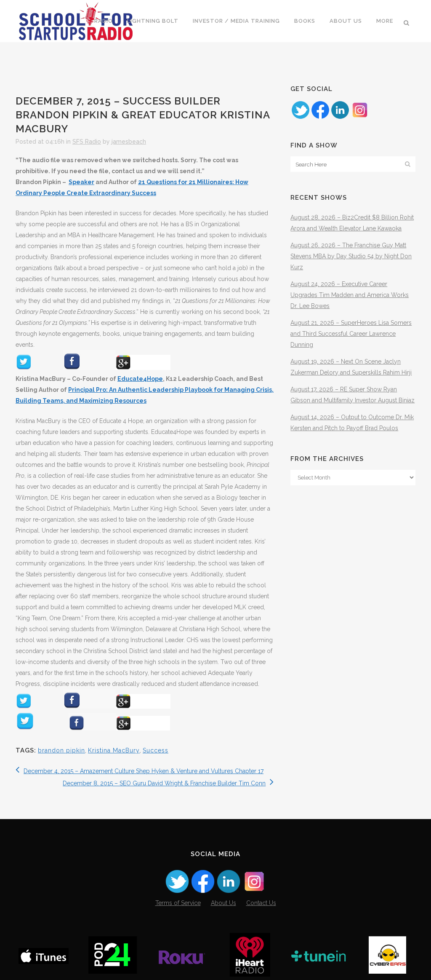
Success (155, 750)
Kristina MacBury (114, 750)
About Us (223, 903)
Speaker (81, 182)
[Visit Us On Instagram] (360, 117)
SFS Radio (86, 141)
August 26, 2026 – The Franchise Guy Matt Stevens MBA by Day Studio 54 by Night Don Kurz (351, 256)
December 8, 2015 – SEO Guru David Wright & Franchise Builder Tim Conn (164, 783)
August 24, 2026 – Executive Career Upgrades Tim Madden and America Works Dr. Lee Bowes (349, 295)
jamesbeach (129, 141)
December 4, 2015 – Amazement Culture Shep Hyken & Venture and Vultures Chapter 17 (143, 771)
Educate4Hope (140, 378)
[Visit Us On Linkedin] (340, 117)
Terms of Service (178, 903)
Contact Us (261, 903)
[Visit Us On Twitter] (300, 117)
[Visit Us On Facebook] (320, 117)
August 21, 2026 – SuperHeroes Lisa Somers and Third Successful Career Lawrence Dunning (351, 333)
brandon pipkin (61, 750)
